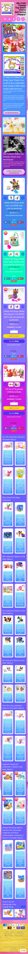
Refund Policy (9, 936)
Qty (14, 329)
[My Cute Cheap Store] (7, 8)
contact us (19, 932)
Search (12, 932)
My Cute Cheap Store (14, 210)
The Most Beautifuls (11, 113)
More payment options (14, 345)
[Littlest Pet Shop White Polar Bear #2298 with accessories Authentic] (11, 254)
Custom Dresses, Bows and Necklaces (14, 172)
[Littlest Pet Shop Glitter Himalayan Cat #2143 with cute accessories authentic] (11, 307)
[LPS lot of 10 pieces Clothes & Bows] (11, 384)
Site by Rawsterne (14, 949)
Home (7, 932)
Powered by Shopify (14, 950)
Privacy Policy (19, 936)
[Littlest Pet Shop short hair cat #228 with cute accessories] (11, 198)
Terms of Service (19, 934)
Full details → (14, 351)
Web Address (8, 934)
